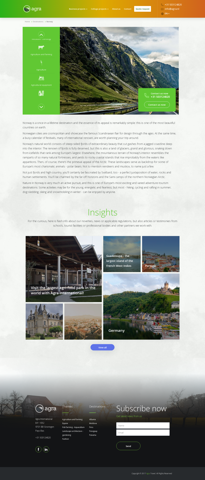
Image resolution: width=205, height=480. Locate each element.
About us (116, 9)
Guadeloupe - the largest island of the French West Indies (119, 261)
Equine (65, 423)
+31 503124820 (173, 4)
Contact (127, 9)
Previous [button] (41, 34)
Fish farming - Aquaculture (73, 427)
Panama (92, 435)
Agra (148, 473)
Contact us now (157, 104)
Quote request (142, 9)
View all (102, 347)
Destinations (38, 21)
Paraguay (93, 431)
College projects (99, 9)
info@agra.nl (171, 9)
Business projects (77, 9)
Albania (92, 419)
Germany (117, 330)
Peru (91, 427)
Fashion (65, 439)
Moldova (93, 423)
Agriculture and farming (72, 419)
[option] (41, 50)
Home (27, 21)
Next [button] (41, 107)
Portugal (150, 266)
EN (166, 13)
